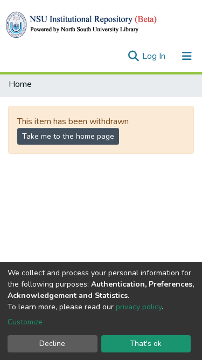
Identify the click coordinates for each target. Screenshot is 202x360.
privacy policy (139, 307)
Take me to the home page (68, 136)
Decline (52, 343)
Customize (25, 322)
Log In (155, 56)
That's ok (146, 343)
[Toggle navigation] (187, 56)
